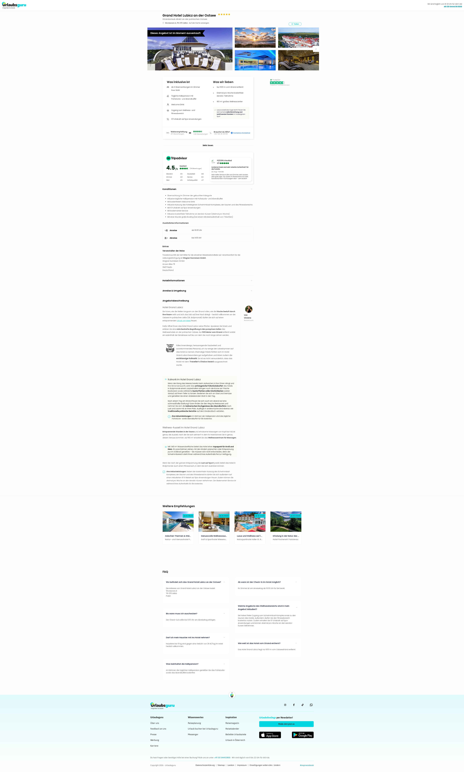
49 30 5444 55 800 (453, 6)
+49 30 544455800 (222, 757)
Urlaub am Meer (184, 320)
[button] (189, 49)
